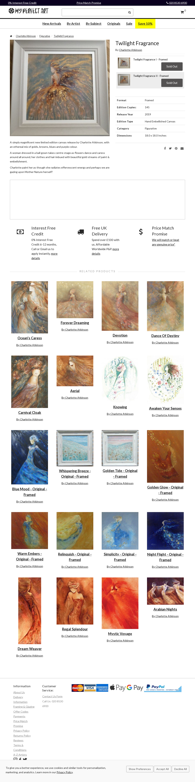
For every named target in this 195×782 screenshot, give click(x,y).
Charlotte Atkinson (26, 36)
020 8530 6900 (178, 2)
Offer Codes (20, 711)
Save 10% (145, 24)
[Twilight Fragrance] (60, 87)
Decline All (180, 769)
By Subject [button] (93, 24)
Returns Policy (22, 735)
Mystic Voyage (120, 634)
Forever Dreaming (75, 323)
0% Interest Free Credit (22, 2)
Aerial (75, 391)
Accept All (162, 769)
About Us (19, 692)
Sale (129, 24)
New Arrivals (51, 24)
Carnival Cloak (29, 412)
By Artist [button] (73, 24)
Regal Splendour (75, 629)
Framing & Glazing (23, 706)
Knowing (120, 407)
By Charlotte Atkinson (29, 345)
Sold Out (171, 66)
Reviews (18, 740)
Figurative (44, 36)
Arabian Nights (165, 609)
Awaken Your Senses (165, 408)
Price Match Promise (89, 2)
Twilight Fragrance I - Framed (150, 59)
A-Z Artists (20, 754)
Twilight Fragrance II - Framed (151, 75)
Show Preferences (140, 769)
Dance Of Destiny (165, 336)
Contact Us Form (52, 696)
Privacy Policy (21, 730)
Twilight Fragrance (64, 36)
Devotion (120, 335)
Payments (19, 716)
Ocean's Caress (30, 338)
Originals (113, 24)
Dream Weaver (30, 649)
